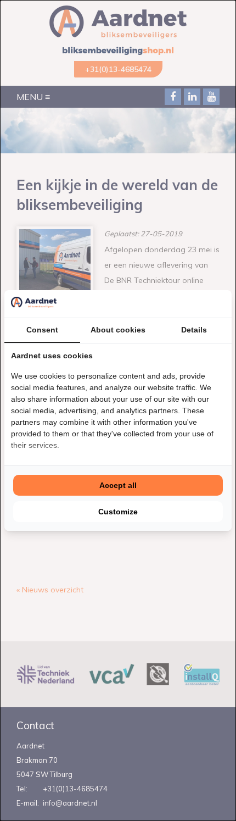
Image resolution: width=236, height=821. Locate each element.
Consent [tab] (42, 329)
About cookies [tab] (118, 329)
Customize (118, 511)
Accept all (118, 485)
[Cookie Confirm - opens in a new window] (222, 303)
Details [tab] (194, 329)
